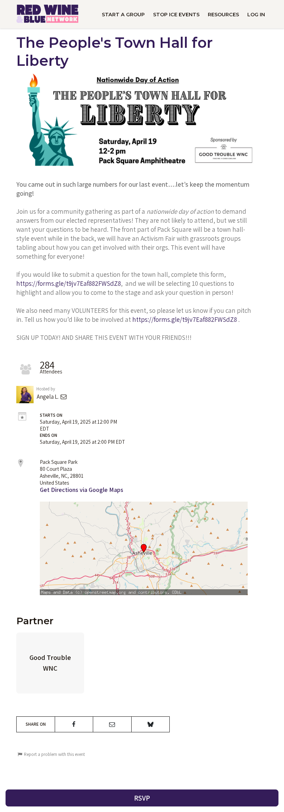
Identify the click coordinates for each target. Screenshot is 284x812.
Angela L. (48, 396)
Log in (256, 14)
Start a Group (123, 14)
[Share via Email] (112, 724)
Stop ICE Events (176, 14)
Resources (223, 14)
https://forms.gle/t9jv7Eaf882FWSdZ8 (68, 283)
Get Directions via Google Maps (81, 490)
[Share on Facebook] (74, 724)
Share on (36, 724)
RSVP (142, 798)
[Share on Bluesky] (150, 724)
